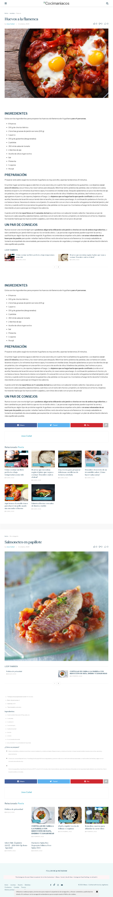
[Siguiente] (58, 267)
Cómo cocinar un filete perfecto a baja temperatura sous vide (14, 472)
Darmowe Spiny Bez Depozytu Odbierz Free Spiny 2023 (41, 845)
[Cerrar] (97, 892)
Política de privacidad (14, 671)
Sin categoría (14, 536)
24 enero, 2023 (11, 851)
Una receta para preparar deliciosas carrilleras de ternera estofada (69, 472)
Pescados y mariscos (42, 498)
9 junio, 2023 (21, 259)
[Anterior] (54, 267)
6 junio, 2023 (75, 259)
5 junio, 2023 (10, 511)
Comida (16, 887)
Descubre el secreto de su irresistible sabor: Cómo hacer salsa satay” (96, 472)
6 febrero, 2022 (91, 831)
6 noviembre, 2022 (65, 831)
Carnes (10, 465)
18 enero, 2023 (37, 851)
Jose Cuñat (11, 24)
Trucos (23, 887)
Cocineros (8, 887)
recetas (12, 13)
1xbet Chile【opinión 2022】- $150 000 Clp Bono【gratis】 (16, 845)
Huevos (18, 13)
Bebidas (27, 885)
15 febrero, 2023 (76, 676)
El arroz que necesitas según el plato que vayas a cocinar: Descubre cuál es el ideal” (88, 256)
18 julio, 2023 (11, 674)
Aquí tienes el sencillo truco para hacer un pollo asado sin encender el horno (16, 505)
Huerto (20, 885)
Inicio (6, 13)
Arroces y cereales (42, 465)
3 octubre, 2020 (23, 24)
